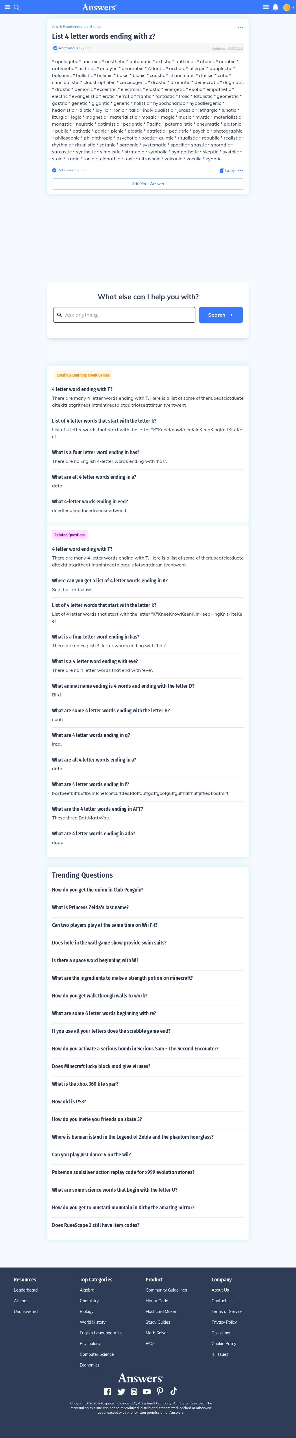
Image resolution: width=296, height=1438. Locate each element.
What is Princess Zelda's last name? (90, 907)
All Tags (21, 1300)
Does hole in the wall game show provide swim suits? (109, 943)
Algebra (87, 1290)
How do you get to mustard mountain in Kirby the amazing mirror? (123, 1207)
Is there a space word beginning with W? (95, 960)
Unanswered (26, 1311)
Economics (89, 1365)
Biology (86, 1311)
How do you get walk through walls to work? (99, 996)
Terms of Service (227, 1311)
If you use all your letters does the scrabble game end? (111, 1031)
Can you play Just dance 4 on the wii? (91, 1154)
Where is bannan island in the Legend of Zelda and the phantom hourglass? (133, 1137)
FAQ (150, 1343)
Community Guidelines (166, 1290)
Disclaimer (221, 1333)
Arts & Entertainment (69, 26)
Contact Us (222, 1300)
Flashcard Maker (161, 1311)
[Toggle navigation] (7, 7)
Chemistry (89, 1300)
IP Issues (220, 1354)
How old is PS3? (69, 1101)
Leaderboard (26, 1290)
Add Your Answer (148, 183)
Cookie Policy (224, 1343)
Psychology (90, 1343)
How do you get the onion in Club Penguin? (97, 890)
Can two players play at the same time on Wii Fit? (105, 925)
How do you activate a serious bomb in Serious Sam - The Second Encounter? (135, 1049)
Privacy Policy (224, 1322)
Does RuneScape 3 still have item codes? (95, 1225)
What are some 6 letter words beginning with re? (104, 1013)
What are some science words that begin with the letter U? (114, 1190)
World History (93, 1322)
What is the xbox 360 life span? (85, 1084)
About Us (220, 1290)
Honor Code (157, 1300)
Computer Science (97, 1354)
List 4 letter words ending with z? (103, 36)
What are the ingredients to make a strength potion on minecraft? (122, 978)
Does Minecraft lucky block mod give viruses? (101, 1066)
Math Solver (157, 1333)
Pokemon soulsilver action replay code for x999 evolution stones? (123, 1172)
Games (95, 26)
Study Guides (158, 1322)
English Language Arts (101, 1333)
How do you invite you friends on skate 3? (97, 1119)
